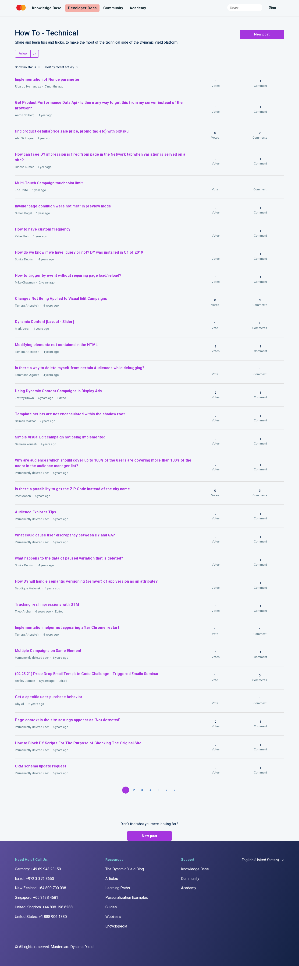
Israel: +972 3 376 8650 (34, 878)
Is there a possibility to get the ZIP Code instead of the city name (72, 489)
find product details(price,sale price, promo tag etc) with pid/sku (71, 131)
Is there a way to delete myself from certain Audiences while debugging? (79, 368)
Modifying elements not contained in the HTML (58, 345)
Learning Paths (117, 888)
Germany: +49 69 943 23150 (38, 869)
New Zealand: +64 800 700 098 (40, 888)
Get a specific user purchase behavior (48, 697)
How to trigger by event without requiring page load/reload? (68, 275)
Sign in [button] (274, 7)
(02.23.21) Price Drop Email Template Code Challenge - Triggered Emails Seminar (87, 674)
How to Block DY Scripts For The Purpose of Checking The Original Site (78, 743)
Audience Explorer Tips (35, 512)
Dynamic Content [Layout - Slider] (44, 321)
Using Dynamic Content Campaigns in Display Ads (58, 391)
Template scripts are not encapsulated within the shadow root (70, 414)
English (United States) (261, 860)
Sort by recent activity (60, 67)
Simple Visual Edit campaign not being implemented (60, 437)
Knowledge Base (46, 8)
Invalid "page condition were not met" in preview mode (63, 206)
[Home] (21, 10)
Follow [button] (23, 53)
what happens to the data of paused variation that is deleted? (69, 558)
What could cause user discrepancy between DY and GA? (65, 535)
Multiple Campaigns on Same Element (48, 650)
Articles (111, 878)
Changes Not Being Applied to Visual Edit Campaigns (61, 298)
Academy (138, 8)
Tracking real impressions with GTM (47, 604)
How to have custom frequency (42, 229)
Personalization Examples (126, 897)
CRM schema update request (40, 766)
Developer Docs (82, 8)
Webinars (113, 916)
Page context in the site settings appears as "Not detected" (68, 720)
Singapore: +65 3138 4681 (36, 897)
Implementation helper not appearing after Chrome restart (67, 627)
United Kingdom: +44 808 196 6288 (44, 907)
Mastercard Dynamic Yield (72, 947)
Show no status (26, 67)
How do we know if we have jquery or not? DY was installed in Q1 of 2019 (79, 252)
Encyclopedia (116, 926)
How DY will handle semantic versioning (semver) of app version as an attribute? (86, 581)
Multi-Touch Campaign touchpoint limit (49, 183)
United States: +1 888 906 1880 (41, 916)
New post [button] (262, 34)
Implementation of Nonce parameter (47, 79)
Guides (111, 907)
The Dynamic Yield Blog (124, 869)
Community (113, 8)
